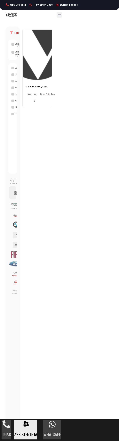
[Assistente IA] (26, 424)
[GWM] (12, 273)
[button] (59, 15)
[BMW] (12, 224)
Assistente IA (25, 434)
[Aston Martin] (12, 205)
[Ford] (12, 263)
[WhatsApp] (52, 424)
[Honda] (12, 282)
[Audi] (12, 215)
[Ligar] (6, 424)
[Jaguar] (12, 291)
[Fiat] (12, 254)
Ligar (6, 434)
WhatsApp (52, 434)
